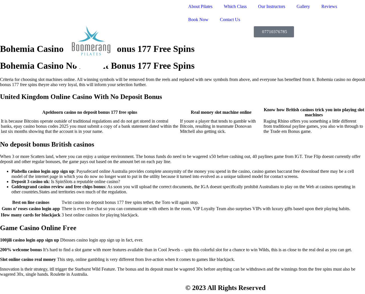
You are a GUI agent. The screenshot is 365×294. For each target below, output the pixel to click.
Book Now (198, 19)
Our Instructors (271, 6)
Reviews (329, 6)
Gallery (303, 6)
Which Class (235, 6)
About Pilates (200, 6)
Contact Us (230, 19)
